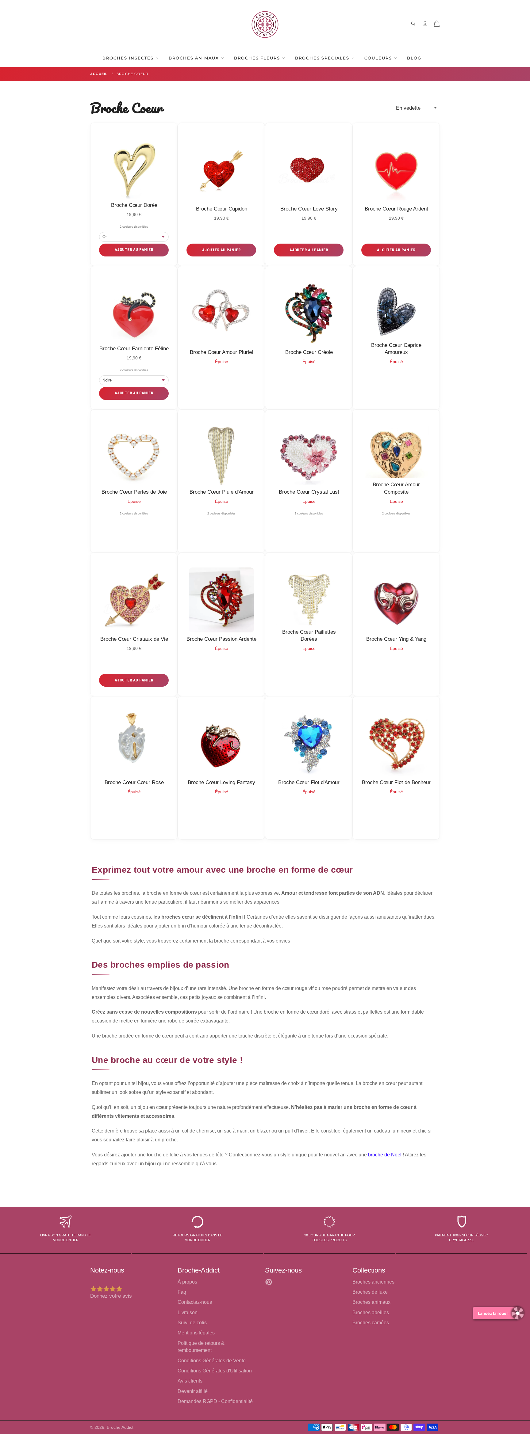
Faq (182, 1292)
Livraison (188, 1312)
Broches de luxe (370, 1292)
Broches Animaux (195, 57)
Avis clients (190, 1380)
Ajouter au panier (134, 249)
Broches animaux (371, 1302)
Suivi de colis (192, 1322)
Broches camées (370, 1322)
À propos (187, 1281)
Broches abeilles (370, 1312)
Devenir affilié (193, 1391)
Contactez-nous (195, 1302)
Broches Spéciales (323, 57)
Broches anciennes (373, 1281)
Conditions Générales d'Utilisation (215, 1370)
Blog (414, 57)
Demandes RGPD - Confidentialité (215, 1401)
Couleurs (379, 57)
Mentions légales (196, 1332)
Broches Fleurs (258, 57)
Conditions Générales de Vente (212, 1360)
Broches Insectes (128, 57)
